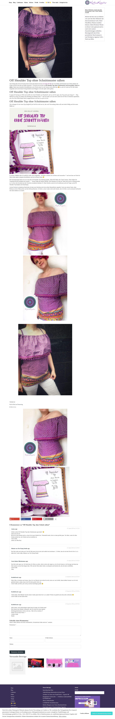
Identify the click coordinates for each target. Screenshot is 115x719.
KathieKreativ (15, 577)
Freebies (41, 2)
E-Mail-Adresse (49, 637)
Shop (10, 2)
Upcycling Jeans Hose (48, 690)
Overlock (28, 183)
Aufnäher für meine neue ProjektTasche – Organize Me (56, 694)
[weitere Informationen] (55, 519)
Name (11, 637)
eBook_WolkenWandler (48, 700)
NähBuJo (17, 175)
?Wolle (36, 2)
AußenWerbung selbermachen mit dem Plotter (54, 692)
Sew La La (13, 407)
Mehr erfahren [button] (62, 716)
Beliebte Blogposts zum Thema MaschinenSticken (55, 705)
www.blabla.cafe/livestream (60, 83)
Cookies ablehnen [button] (84, 713)
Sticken (31, 2)
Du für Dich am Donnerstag (16, 404)
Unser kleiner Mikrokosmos (18, 561)
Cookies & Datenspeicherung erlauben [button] (101, 713)
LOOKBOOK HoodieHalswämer (50, 702)
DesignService (64, 2)
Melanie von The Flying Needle (19, 548)
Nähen (26, 2)
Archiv (76, 690)
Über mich (55, 2)
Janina (13, 529)
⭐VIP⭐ (48, 2)
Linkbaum (20, 2)
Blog (14, 2)
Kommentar (13, 624)
